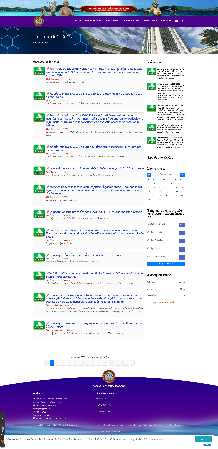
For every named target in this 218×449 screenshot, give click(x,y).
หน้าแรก (77, 20)
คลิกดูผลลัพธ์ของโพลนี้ (166, 264)
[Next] (182, 175)
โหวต (181, 225)
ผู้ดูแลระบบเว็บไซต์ (103, 412)
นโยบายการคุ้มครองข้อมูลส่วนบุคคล (107, 425)
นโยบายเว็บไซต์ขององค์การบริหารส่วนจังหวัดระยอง (165, 425)
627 (125, 363)
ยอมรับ (204, 439)
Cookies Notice (156, 439)
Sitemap (99, 408)
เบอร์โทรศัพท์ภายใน (103, 405)
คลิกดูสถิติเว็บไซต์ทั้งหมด (167, 302)
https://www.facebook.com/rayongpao (51, 418)
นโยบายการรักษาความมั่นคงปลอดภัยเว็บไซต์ (133, 425)
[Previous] (149, 175)
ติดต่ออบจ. (100, 402)
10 (105, 363)
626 (118, 363)
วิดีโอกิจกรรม (101, 399)
